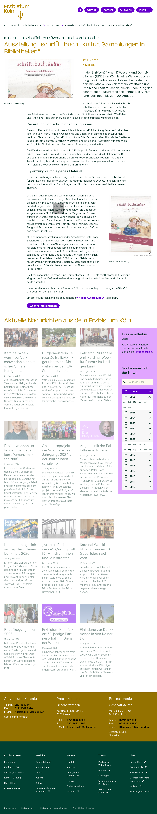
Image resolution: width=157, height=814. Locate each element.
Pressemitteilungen (135, 336)
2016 (132, 470)
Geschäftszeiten (68, 705)
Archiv (134, 391)
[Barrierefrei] (80, 9)
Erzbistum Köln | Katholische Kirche (22, 25)
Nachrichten (53, 25)
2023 (133, 423)
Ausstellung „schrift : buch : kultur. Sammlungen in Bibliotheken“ (98, 25)
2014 (132, 481)
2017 (132, 465)
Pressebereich (143, 351)
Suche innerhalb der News (135, 370)
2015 (132, 476)
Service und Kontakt (20, 699)
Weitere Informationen (43, 305)
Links (133, 755)
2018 (132, 460)
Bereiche (40, 755)
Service (71, 755)
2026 (133, 396)
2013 (132, 486)
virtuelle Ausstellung (89, 297)
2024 (133, 417)
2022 (133, 428)
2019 (132, 454)
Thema (102, 755)
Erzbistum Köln (12, 755)
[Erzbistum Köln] (16, 12)
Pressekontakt (68, 699)
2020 (133, 439)
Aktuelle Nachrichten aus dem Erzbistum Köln (67, 320)
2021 (132, 433)
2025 (133, 412)
